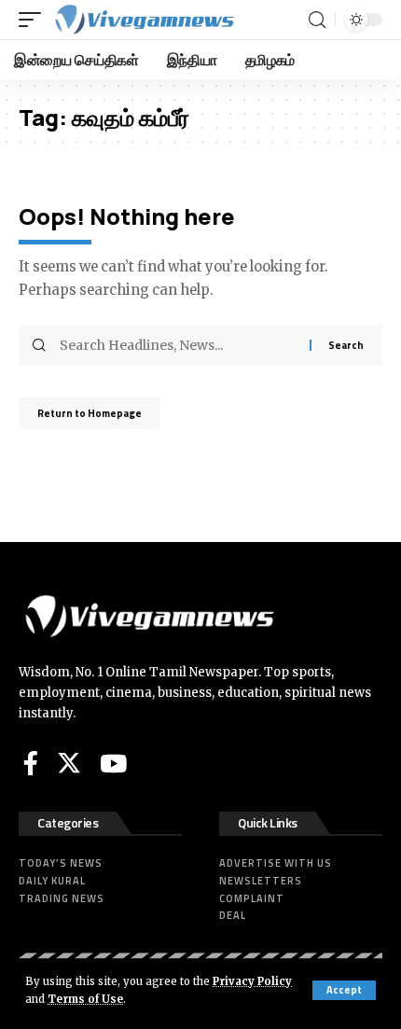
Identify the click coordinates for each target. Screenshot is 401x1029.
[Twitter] (69, 763)
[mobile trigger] (34, 19)
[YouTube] (113, 763)
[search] (317, 20)
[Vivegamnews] (143, 19)
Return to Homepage (89, 413)
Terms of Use (85, 999)
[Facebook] (31, 763)
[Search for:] (178, 345)
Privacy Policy (252, 981)
